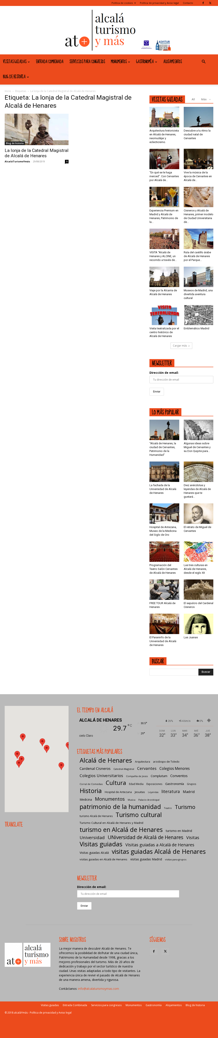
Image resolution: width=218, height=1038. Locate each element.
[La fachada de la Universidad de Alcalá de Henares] (164, 472)
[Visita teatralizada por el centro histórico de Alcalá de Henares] (164, 315)
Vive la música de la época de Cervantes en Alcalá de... (198, 176)
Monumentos (119, 61)
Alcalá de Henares (106, 760)
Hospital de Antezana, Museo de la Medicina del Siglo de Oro (163, 530)
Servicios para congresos (87, 61)
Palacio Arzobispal (148, 799)
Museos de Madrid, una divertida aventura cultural (198, 294)
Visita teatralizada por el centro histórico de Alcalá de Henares (164, 332)
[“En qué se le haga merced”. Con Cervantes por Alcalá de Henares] (164, 159)
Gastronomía (145, 61)
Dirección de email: (164, 373)
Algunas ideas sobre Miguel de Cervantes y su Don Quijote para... (197, 447)
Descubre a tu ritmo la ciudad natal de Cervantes (197, 134)
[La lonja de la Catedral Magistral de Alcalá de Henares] (37, 129)
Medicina (86, 799)
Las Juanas (191, 637)
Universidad (92, 837)
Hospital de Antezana (118, 792)
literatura (170, 791)
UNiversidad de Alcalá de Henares (145, 837)
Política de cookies (122, 2)
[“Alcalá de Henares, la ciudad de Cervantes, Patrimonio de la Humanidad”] (164, 430)
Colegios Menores (174, 768)
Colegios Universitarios (101, 775)
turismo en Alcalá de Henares (121, 829)
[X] (210, 3)
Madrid (189, 791)
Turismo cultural (139, 814)
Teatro (168, 808)
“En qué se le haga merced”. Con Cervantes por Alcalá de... (164, 176)
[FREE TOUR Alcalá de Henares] (164, 589)
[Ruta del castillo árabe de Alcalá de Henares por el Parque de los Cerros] (199, 239)
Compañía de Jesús (137, 776)
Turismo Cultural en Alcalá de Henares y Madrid (111, 823)
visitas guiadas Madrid (146, 859)
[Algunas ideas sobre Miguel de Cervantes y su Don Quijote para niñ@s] (199, 430)
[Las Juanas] (199, 624)
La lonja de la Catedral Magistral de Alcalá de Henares (37, 153)
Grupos (191, 784)
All (193, 99)
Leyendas (153, 792)
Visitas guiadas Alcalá (94, 853)
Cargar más (180, 345)
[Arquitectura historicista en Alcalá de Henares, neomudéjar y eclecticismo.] (164, 117)
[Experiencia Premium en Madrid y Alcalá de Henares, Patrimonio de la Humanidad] (164, 197)
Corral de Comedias (91, 784)
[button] (203, 62)
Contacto (188, 2)
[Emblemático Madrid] (199, 315)
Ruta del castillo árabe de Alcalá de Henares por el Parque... (197, 256)
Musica (131, 799)
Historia (91, 790)
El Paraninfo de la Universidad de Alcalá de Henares (162, 641)
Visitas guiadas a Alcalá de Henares (159, 845)
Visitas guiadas (14, 61)
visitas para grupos (175, 859)
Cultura (116, 782)
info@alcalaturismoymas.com (98, 989)
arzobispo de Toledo (166, 761)
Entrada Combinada (49, 61)
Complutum (159, 776)
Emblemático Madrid (196, 328)
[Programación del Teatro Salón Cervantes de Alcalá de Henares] (164, 551)
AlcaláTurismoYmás (17, 161)
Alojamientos (172, 61)
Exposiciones (154, 784)
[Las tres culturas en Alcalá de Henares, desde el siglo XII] (199, 551)
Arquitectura (142, 761)
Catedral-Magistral (123, 768)
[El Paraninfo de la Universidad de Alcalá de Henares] (164, 624)
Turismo (185, 807)
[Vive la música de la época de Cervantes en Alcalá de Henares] (199, 159)
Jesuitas (140, 792)
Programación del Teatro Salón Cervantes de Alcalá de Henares (163, 569)
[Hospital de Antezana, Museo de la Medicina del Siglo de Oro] (164, 513)
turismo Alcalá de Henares (96, 816)
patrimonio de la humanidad (120, 806)
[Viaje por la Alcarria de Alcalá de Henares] (164, 277)
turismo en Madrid (179, 830)
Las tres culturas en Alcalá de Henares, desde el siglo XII (196, 569)
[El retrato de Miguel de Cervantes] (199, 513)
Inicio (8, 91)
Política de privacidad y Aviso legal (159, 2)
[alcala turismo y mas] (109, 30)
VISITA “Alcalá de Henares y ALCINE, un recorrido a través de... (163, 256)
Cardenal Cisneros (95, 768)
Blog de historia (14, 77)
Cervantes (146, 768)
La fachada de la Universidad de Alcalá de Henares (162, 489)
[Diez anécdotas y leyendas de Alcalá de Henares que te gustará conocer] (199, 472)
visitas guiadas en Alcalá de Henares (103, 859)
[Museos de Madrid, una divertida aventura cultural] (199, 277)
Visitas (192, 837)
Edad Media (136, 784)
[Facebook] (203, 3)
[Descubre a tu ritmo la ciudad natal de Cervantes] (199, 117)
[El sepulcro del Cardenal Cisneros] (199, 589)
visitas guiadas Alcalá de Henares (159, 851)
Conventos (179, 775)
